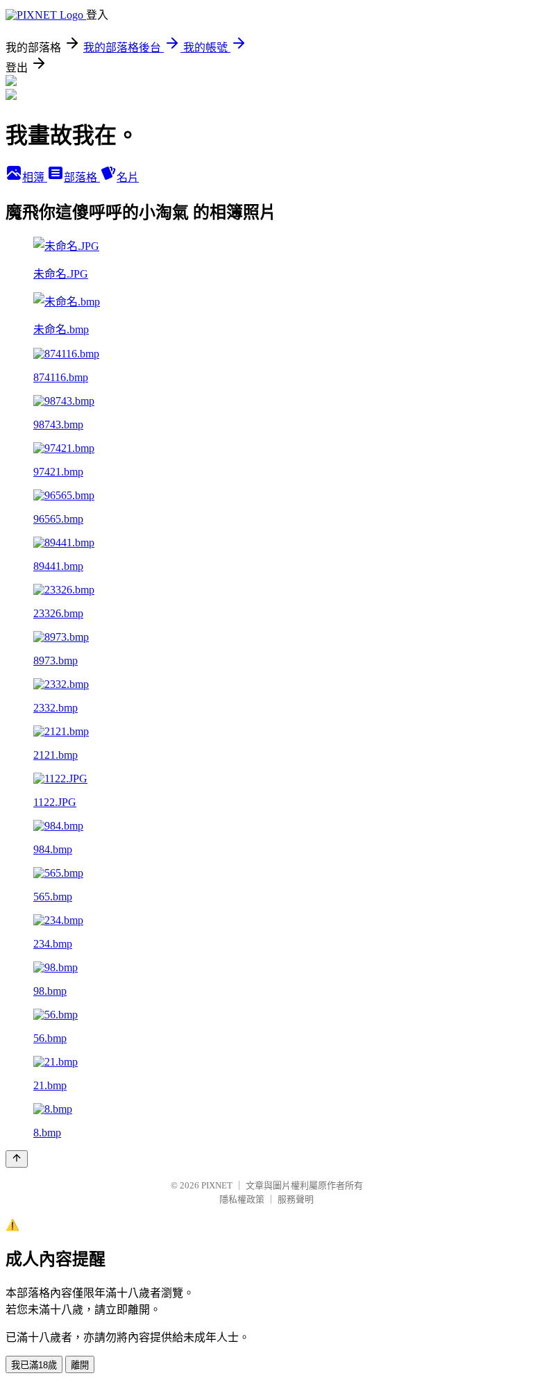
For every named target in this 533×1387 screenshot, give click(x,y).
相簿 (34, 177)
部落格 (82, 177)
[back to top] (17, 1159)
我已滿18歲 (34, 1365)
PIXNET (216, 1185)
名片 (128, 177)
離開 (80, 1365)
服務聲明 (296, 1199)
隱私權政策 (241, 1199)
